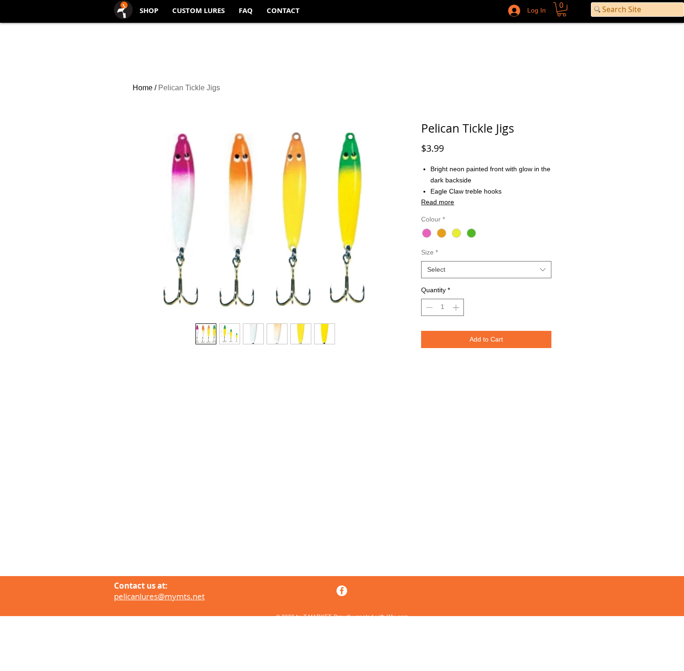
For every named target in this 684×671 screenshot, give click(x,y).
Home (143, 88)
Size (429, 252)
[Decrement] (428, 307)
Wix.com (397, 617)
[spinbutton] (442, 307)
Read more (437, 202)
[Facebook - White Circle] (341, 590)
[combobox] (486, 270)
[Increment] (457, 307)
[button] (561, 9)
